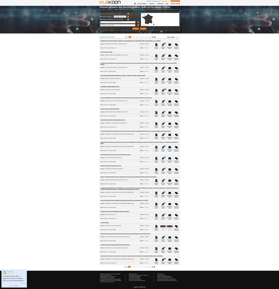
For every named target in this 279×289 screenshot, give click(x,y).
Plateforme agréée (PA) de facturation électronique (110, 273)
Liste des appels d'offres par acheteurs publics (167, 279)
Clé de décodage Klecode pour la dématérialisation (110, 279)
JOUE (171, 277)
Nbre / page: (171, 37)
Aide (167, 3)
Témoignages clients (162, 275)
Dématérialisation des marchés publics (108, 276)
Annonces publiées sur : (107, 16)
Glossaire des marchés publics (135, 279)
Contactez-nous (161, 273)
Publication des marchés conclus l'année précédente (110, 280)
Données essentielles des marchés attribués (112, 19)
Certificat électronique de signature (107, 277)
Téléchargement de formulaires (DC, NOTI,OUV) (138, 275)
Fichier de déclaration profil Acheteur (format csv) (167, 280)
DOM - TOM (145, 25)
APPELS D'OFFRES (141, 3)
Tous (144, 14)
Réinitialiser (143, 28)
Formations (160, 3)
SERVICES (151, 3)
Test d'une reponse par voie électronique (137, 280)
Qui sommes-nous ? (133, 273)
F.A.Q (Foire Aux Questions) (134, 277)
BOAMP (168, 277)
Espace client (175, 3)
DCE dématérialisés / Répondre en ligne (111, 13)
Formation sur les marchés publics (107, 281)
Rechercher (135, 28)
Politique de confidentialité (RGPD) (164, 276)
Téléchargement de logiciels (134, 276)
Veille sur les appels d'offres (105, 275)
